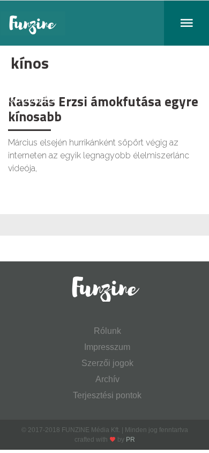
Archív (107, 379)
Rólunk (107, 330)
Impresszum (107, 347)
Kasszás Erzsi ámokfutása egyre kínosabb (103, 109)
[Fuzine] (104, 23)
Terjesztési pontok (107, 395)
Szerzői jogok (107, 363)
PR (130, 439)
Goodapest (33, 99)
